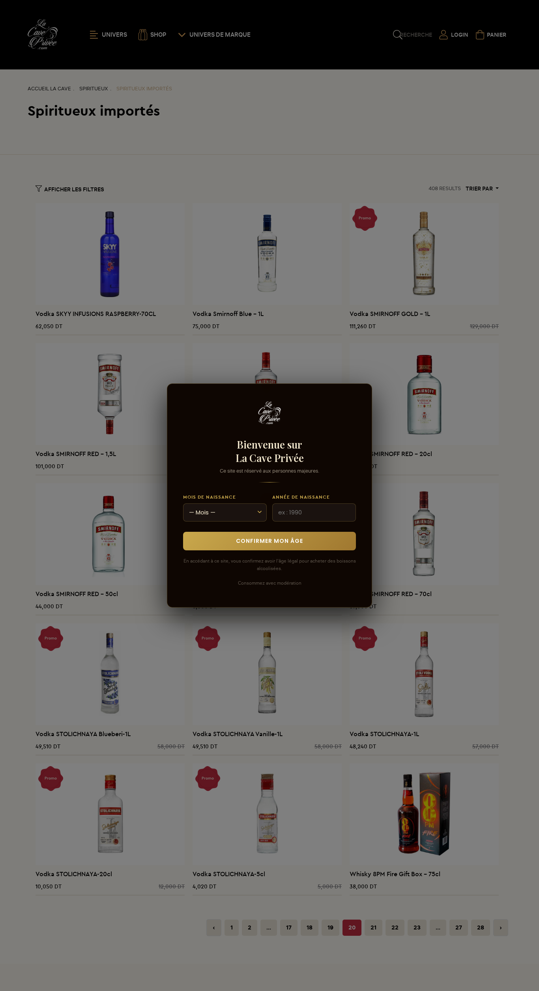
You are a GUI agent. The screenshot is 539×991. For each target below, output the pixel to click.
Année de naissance (301, 497)
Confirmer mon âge (269, 541)
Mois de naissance (209, 497)
